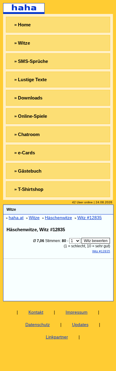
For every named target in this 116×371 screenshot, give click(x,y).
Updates (80, 324)
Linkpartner (57, 336)
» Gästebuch (27, 171)
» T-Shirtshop (28, 189)
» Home (22, 24)
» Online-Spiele (30, 116)
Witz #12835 (101, 251)
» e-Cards (24, 152)
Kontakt (35, 312)
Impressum (77, 312)
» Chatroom (27, 134)
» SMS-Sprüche (31, 61)
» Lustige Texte (30, 79)
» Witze (22, 43)
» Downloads (28, 97)
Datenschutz (37, 324)
